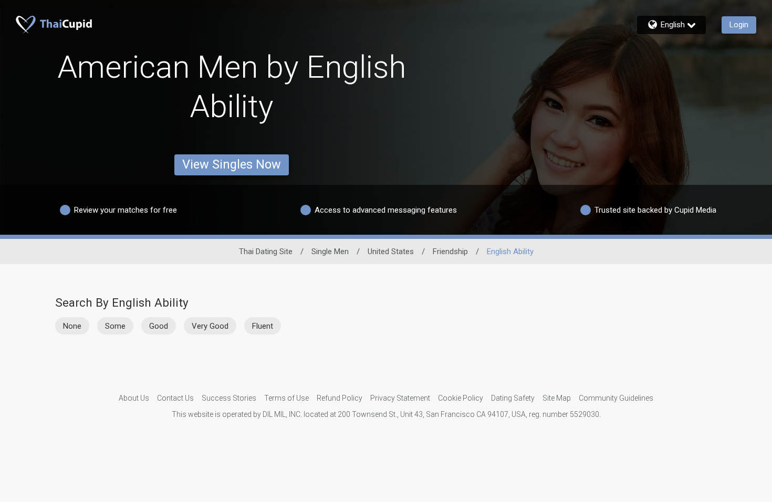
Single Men (330, 251)
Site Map (557, 398)
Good (158, 326)
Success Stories (229, 398)
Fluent (262, 326)
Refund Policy (339, 398)
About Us (134, 398)
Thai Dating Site (266, 251)
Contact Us (175, 398)
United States (391, 251)
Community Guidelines (616, 398)
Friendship (450, 251)
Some (115, 326)
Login (738, 24)
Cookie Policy (460, 398)
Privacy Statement (400, 398)
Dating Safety (513, 398)
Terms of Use (286, 398)
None (72, 326)
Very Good (210, 326)
